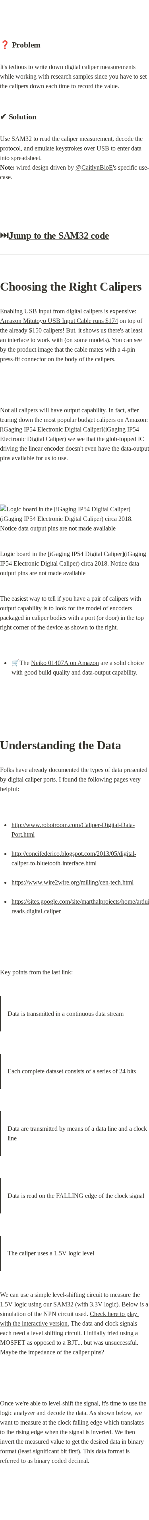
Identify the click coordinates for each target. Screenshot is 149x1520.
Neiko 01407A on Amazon (65, 662)
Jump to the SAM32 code (59, 235)
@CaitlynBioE (94, 167)
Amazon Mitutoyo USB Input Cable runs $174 (59, 320)
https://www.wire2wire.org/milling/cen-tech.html (73, 882)
